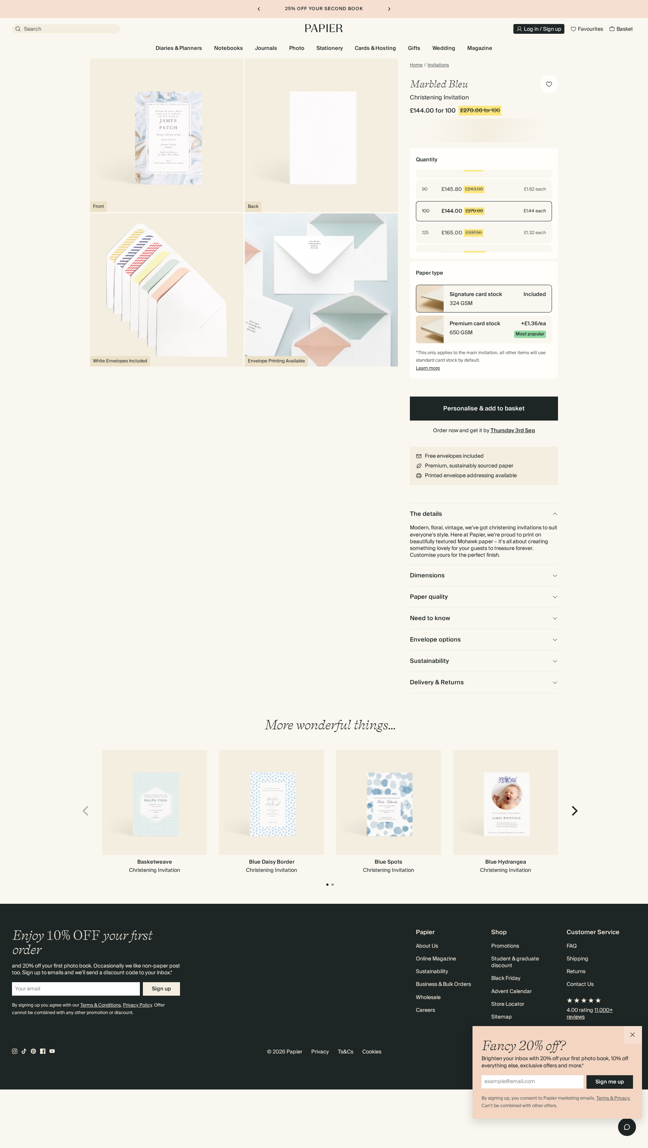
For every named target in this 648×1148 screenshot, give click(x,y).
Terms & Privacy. (613, 1098)
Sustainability (432, 971)
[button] (633, 1035)
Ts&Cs (345, 1052)
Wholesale (428, 997)
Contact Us (580, 984)
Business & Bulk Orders (443, 984)
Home (416, 65)
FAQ (572, 946)
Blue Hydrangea (505, 862)
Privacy (320, 1052)
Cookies (371, 1052)
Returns (576, 971)
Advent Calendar (511, 991)
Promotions (505, 946)
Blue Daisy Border (271, 862)
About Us (427, 946)
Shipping (577, 959)
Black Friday (505, 978)
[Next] (574, 811)
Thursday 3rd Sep (512, 431)
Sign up (161, 988)
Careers (425, 1010)
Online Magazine (436, 959)
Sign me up (610, 1081)
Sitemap (501, 1017)
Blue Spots (388, 862)
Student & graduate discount (515, 962)
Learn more (428, 368)
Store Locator (507, 1004)
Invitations (438, 65)
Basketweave (154, 862)
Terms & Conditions (100, 1005)
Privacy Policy (137, 1005)
